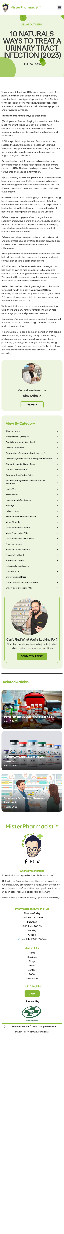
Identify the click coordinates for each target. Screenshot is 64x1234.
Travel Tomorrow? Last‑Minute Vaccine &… (29, 716)
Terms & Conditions (39, 1032)
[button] (59, 7)
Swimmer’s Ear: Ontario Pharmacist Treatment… (25, 800)
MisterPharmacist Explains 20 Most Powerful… (24, 759)
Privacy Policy (22, 1032)
